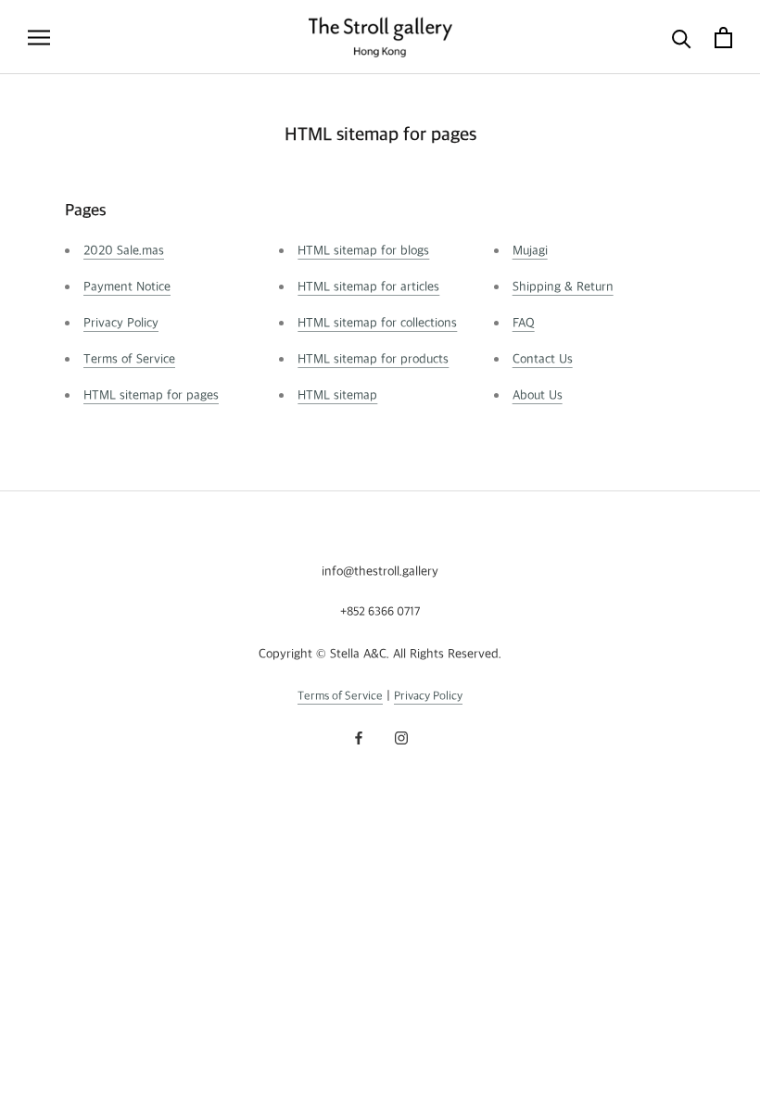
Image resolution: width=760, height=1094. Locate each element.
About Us (538, 395)
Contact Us (543, 359)
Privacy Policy (120, 323)
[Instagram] (401, 737)
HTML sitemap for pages (151, 395)
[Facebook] (358, 737)
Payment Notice (127, 287)
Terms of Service (129, 359)
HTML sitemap (337, 395)
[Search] (681, 37)
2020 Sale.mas (123, 251)
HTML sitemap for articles (368, 287)
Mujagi (530, 251)
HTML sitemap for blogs (363, 251)
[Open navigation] (39, 37)
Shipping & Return (563, 287)
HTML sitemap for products (373, 359)
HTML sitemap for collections (377, 323)
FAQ (524, 323)
